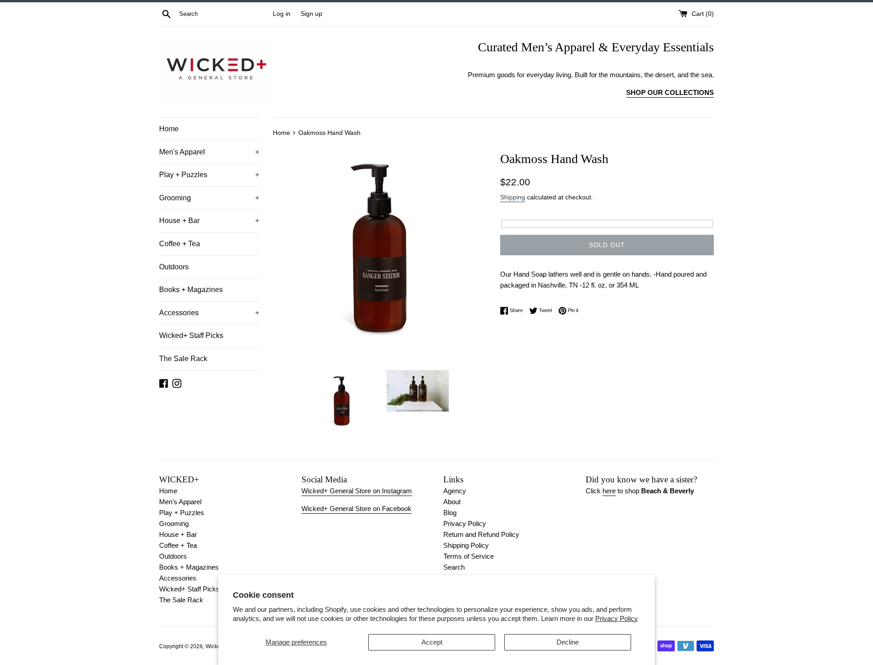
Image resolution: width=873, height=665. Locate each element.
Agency (454, 491)
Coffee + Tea (179, 244)
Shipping (512, 197)
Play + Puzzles (209, 175)
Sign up (311, 13)
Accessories (209, 313)
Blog (450, 512)
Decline (568, 642)
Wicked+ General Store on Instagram (356, 491)
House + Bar (209, 220)
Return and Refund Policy (481, 534)
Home (169, 129)
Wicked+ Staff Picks (191, 335)
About (452, 502)
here (609, 491)
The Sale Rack (183, 358)
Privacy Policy (616, 618)
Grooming (209, 198)
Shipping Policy (466, 545)
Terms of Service (468, 556)
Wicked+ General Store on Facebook (356, 508)
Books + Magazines (191, 289)
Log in (282, 13)
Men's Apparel (209, 152)
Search (454, 567)
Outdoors (174, 267)
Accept (431, 642)
